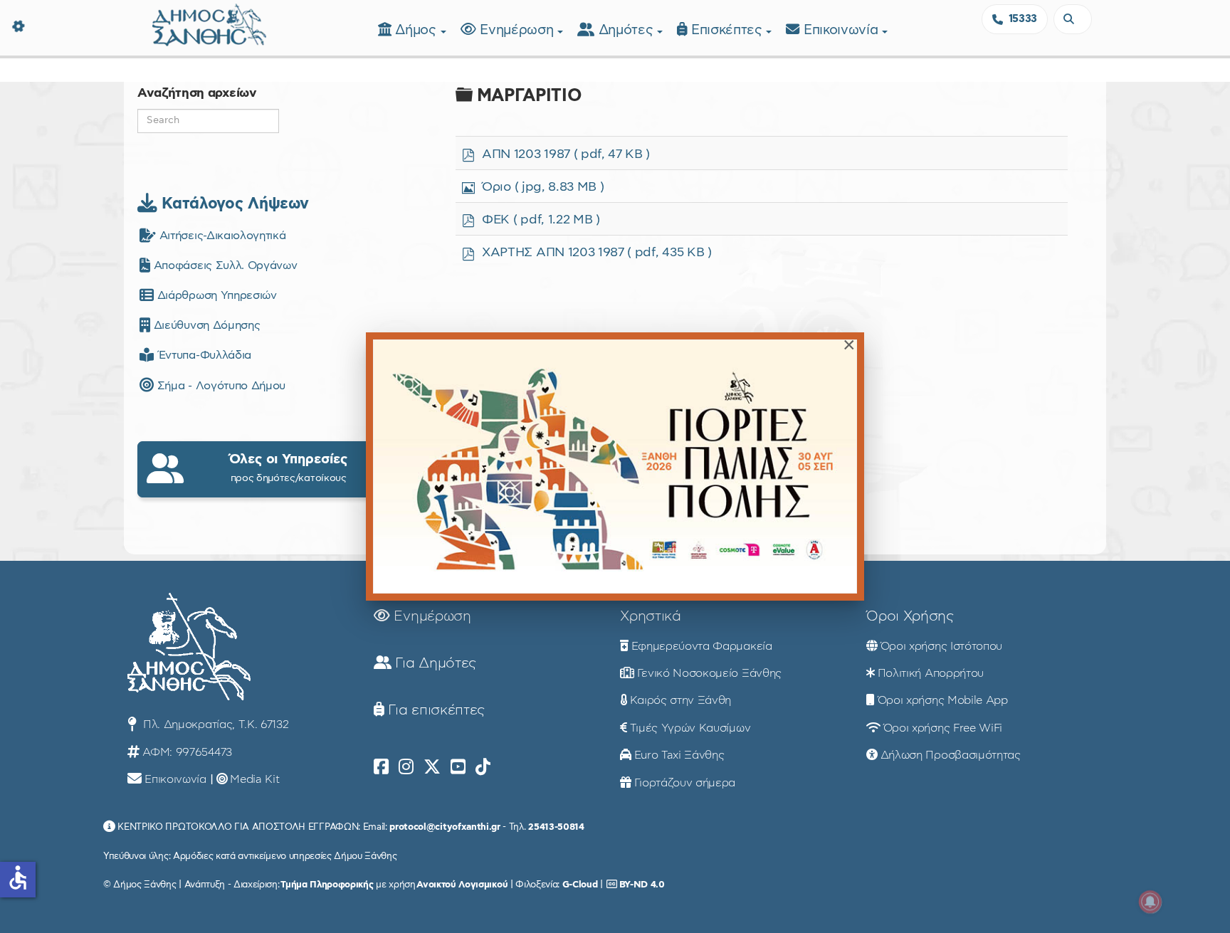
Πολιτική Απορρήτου (931, 673)
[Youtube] (458, 767)
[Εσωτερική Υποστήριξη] (18, 25)
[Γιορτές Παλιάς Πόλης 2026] (615, 466)
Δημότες (628, 30)
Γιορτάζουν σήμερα (685, 783)
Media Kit (254, 779)
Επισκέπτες (728, 30)
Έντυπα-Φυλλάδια (202, 355)
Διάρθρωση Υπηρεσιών (215, 295)
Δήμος (417, 30)
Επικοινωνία (843, 30)
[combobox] (1072, 19)
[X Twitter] (432, 767)
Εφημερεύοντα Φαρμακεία (701, 646)
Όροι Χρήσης (909, 616)
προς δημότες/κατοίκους (288, 468)
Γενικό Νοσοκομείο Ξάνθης (709, 673)
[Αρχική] (209, 23)
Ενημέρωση (518, 30)
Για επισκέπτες (434, 710)
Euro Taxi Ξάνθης (679, 755)
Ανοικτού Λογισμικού (462, 885)
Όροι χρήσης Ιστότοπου (941, 646)
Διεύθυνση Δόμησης (205, 325)
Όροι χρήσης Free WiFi (942, 728)
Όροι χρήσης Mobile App (943, 700)
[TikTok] (482, 767)
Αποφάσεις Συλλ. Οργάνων (223, 265)
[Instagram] (406, 767)
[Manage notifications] (1150, 901)
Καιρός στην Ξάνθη (681, 700)
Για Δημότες (433, 663)
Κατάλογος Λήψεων (232, 203)
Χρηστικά (650, 616)
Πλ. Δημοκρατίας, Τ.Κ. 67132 (214, 724)
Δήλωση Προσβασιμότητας (951, 755)
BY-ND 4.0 (642, 885)
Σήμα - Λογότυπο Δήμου (219, 385)
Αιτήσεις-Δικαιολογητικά (220, 235)
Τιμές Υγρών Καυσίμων (690, 728)
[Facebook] (381, 767)
